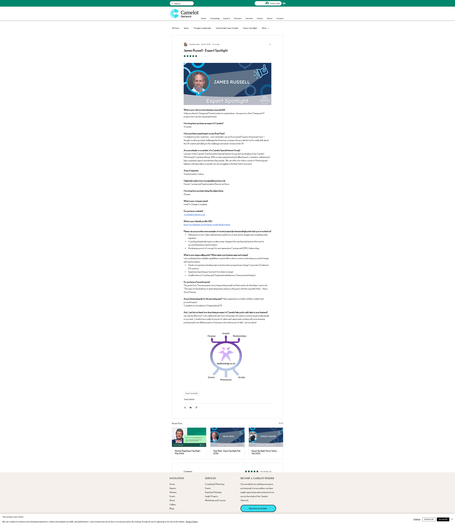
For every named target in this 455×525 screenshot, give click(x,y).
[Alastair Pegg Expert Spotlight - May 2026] (189, 437)
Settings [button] (417, 519)
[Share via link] (196, 407)
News (186, 28)
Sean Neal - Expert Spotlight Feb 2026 (226, 452)
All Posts (175, 28)
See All (281, 423)
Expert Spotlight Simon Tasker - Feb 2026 (265, 452)
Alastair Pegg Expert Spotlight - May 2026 (188, 452)
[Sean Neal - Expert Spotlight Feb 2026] (227, 437)
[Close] (452, 519)
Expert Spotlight (250, 28)
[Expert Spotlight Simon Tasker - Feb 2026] (266, 437)
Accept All (443, 519)
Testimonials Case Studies (227, 28)
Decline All (428, 519)
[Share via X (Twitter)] (185, 407)
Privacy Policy (192, 522)
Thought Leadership (202, 28)
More (264, 28)
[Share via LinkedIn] (190, 407)
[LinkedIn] (284, 3)
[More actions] (269, 44)
